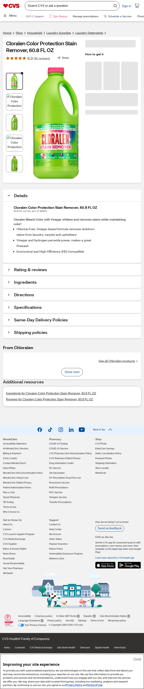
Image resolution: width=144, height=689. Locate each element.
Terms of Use (95, 685)
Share (65, 57)
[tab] (14, 81)
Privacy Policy (74, 685)
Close (137, 659)
